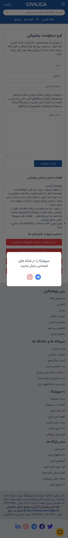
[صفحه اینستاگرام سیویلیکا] (30, 277)
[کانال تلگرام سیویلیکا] (38, 277)
